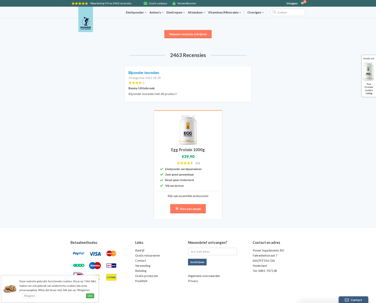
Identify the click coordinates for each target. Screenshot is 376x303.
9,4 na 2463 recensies (111, 3)
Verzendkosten (186, 3)
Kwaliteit (141, 281)
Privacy (193, 281)
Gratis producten (146, 276)
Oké (90, 295)
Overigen (254, 12)
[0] (302, 3)
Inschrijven (197, 262)
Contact (140, 260)
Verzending (142, 265)
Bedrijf (140, 250)
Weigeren (29, 295)
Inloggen (292, 3)
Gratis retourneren (147, 255)
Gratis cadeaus (158, 3)
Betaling (140, 270)
